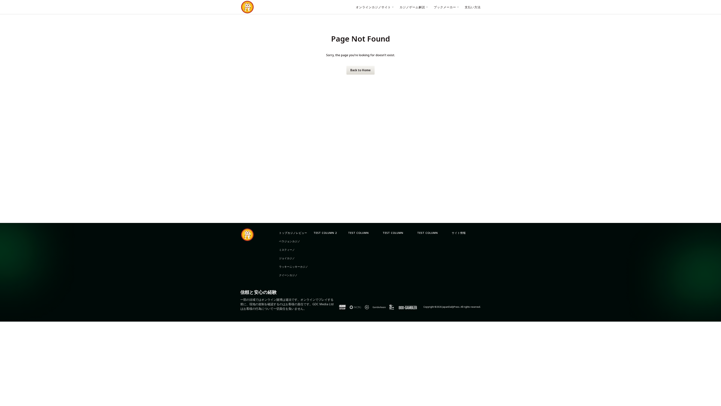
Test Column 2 (325, 233)
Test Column (358, 233)
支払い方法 (473, 7)
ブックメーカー (445, 7)
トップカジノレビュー (293, 233)
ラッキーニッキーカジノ (293, 266)
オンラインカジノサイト (373, 7)
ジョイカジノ (287, 258)
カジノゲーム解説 (412, 7)
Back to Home (360, 70)
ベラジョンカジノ (289, 241)
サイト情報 (459, 233)
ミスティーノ (287, 249)
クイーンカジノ (288, 275)
